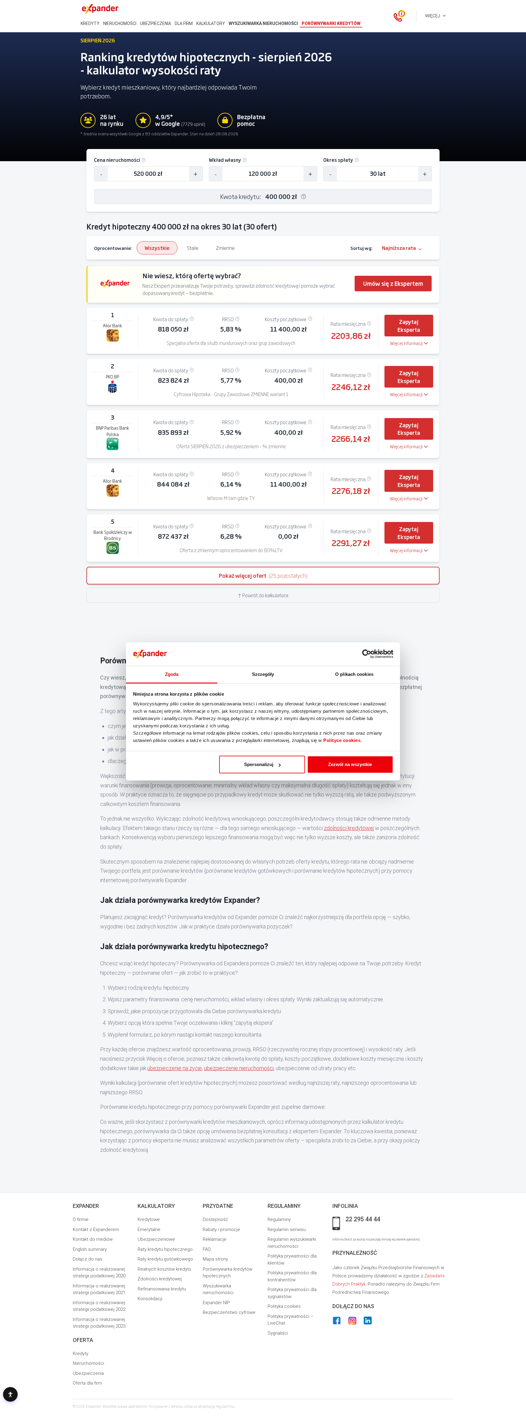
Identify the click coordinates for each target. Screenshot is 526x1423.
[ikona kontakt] (397, 16)
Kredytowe (149, 1219)
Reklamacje (214, 1239)
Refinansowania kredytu (162, 1289)
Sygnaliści (278, 1333)
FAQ (207, 1249)
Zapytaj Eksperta (409, 325)
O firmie (81, 1219)
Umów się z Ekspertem (393, 283)
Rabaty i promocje (221, 1229)
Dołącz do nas (87, 1259)
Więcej (432, 15)
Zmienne (225, 247)
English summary (90, 1249)
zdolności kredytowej (349, 828)
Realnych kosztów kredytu (164, 1269)
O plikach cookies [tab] (354, 674)
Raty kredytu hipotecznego (165, 1249)
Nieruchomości (88, 1363)
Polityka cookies (284, 1306)
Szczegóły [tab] (263, 674)
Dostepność (215, 1219)
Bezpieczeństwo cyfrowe (229, 1312)
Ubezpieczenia (88, 1373)
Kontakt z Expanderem (96, 1229)
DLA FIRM (184, 23)
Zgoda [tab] (172, 674)
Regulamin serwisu (287, 1229)
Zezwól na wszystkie (350, 764)
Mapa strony (215, 1259)
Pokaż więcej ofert (263, 575)
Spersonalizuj (258, 764)
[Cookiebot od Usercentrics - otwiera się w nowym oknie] (366, 654)
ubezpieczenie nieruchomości (239, 1068)
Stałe (192, 247)
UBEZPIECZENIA (155, 23)
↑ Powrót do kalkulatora (263, 595)
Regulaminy (279, 1219)
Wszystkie (157, 247)
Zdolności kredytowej (160, 1279)
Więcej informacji (406, 343)
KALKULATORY (210, 23)
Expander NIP (216, 1302)
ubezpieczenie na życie (174, 1068)
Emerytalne (149, 1229)
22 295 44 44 (362, 1219)
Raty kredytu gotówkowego (165, 1259)
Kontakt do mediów (93, 1239)
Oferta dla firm (87, 1383)
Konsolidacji (150, 1298)
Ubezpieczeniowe (156, 1239)
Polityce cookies (341, 740)
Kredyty (80, 1353)
